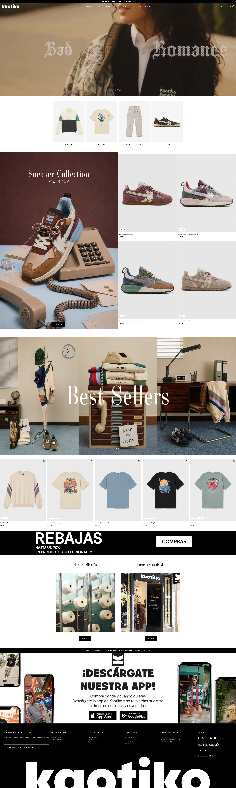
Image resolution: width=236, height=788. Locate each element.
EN (212, 756)
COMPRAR (118, 90)
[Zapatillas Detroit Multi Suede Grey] (206, 193)
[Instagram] (199, 738)
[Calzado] (167, 123)
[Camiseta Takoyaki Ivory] (70, 490)
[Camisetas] (101, 123)
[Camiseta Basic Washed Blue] (118, 490)
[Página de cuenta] (226, 6)
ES (210, 756)
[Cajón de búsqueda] (222, 6)
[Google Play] (200, 750)
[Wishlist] (230, 6)
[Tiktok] (207, 738)
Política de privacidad (26, 747)
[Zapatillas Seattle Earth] (206, 280)
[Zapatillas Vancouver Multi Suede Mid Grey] (147, 280)
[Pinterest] (203, 738)
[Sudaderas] (69, 123)
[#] (118, 543)
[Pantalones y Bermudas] (134, 123)
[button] (175, 156)
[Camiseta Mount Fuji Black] (166, 490)
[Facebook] (215, 738)
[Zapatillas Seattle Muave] (147, 193)
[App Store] (206, 750)
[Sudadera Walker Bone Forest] (23, 490)
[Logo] (10, 6)
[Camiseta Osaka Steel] (213, 490)
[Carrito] (233, 6)
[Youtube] (211, 738)
